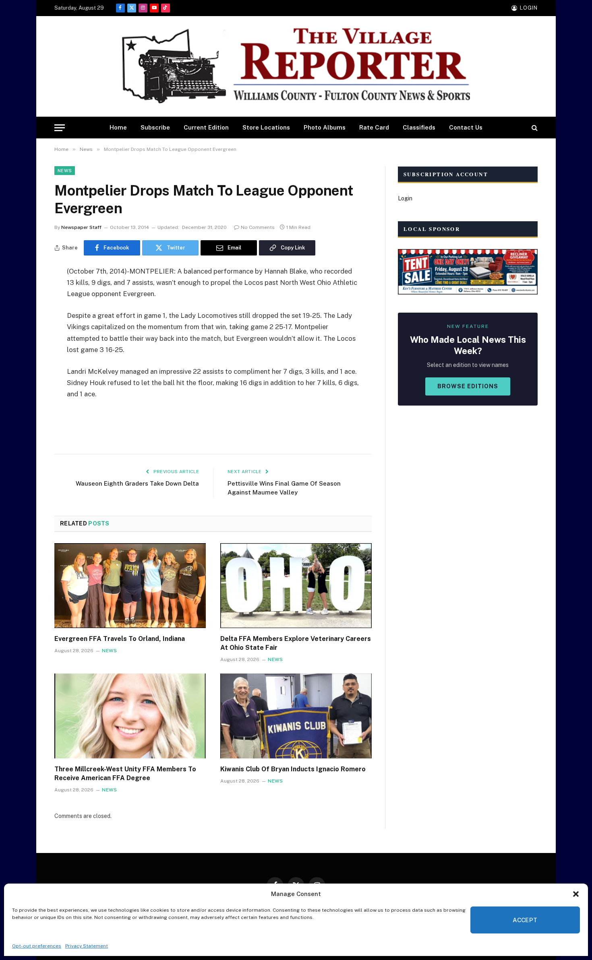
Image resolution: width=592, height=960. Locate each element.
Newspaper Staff (81, 227)
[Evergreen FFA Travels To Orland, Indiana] (130, 585)
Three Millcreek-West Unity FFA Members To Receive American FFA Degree (125, 773)
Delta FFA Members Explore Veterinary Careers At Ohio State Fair (295, 643)
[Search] (534, 128)
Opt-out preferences (36, 946)
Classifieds (419, 127)
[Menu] (59, 128)
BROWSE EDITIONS (467, 386)
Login (405, 198)
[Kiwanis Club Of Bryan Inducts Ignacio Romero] (296, 716)
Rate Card (374, 127)
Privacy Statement (86, 946)
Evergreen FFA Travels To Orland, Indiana (119, 639)
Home (118, 127)
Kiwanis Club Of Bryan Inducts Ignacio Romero (293, 769)
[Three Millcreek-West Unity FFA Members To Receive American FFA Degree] (130, 716)
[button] (576, 894)
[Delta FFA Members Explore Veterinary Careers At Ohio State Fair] (296, 585)
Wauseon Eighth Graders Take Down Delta (137, 483)
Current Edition (206, 127)
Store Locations (266, 127)
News (65, 170)
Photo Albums (325, 127)
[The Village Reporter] (296, 66)
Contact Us (465, 127)
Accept (525, 920)
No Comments (258, 227)
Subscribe (155, 127)
